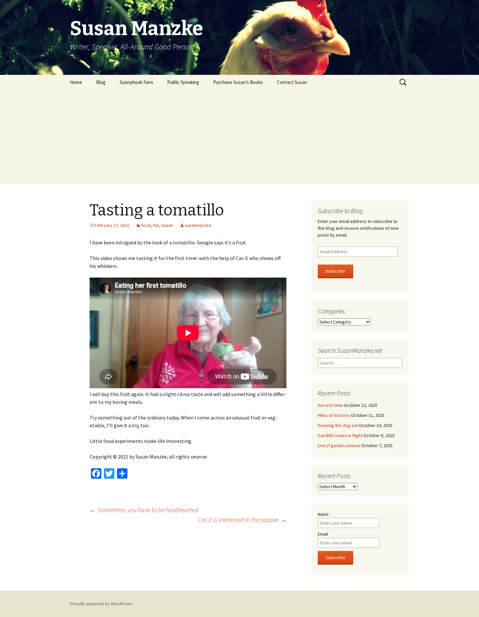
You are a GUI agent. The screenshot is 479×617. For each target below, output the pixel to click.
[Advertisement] (239, 138)
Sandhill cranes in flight (340, 435)
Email (323, 534)
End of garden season (339, 445)
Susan (167, 225)
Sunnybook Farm (136, 82)
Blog (101, 82)
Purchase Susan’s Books (238, 82)
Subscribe (335, 271)
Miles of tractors (334, 415)
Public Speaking (183, 82)
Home (76, 82)
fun (156, 225)
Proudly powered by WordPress (101, 604)
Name (323, 514)
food (146, 225)
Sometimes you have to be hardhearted (144, 510)
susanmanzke (198, 225)
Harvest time (330, 405)
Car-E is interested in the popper (242, 519)
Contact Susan (292, 82)
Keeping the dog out (338, 425)
